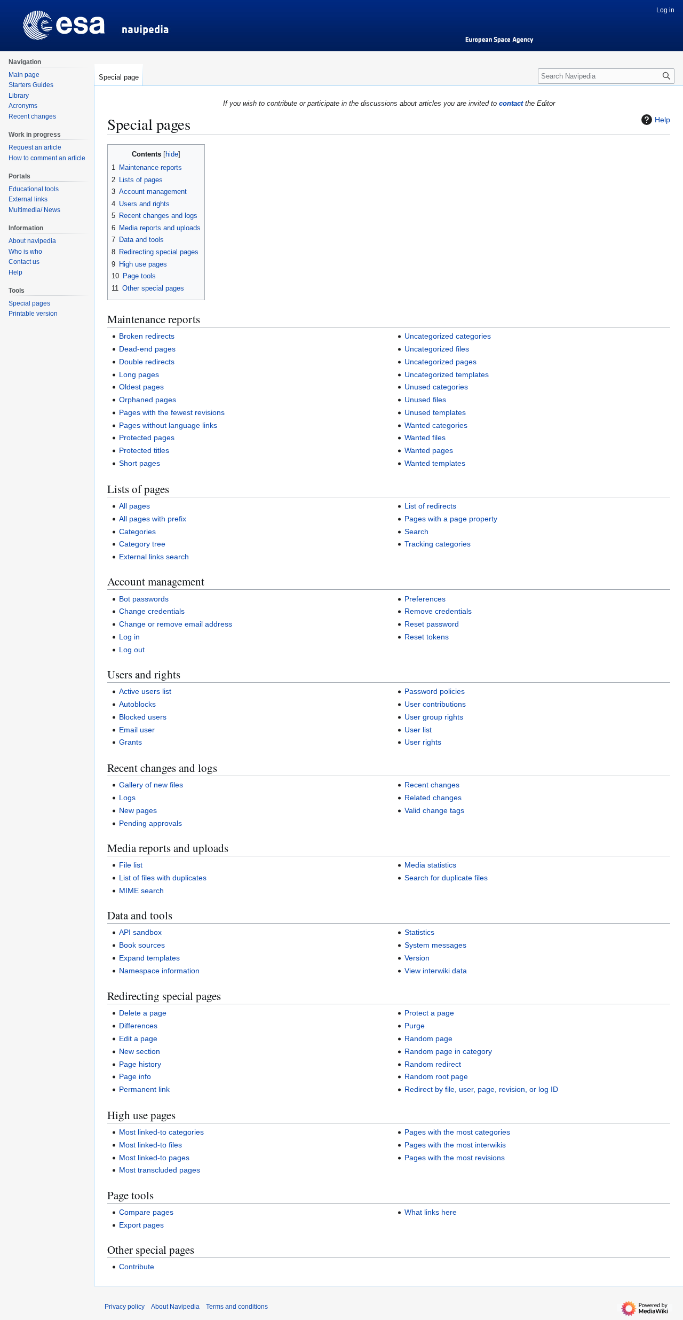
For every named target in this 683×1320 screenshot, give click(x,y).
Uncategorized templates (446, 374)
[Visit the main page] (47, 21)
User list (418, 729)
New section (139, 1051)
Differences (138, 1025)
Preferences (425, 599)
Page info (135, 1076)
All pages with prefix (152, 518)
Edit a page (138, 1038)
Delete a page (142, 1013)
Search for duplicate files (446, 877)
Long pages (139, 374)
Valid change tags (434, 810)
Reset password (431, 624)
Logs (127, 797)
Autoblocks (137, 704)
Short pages (139, 463)
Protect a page (429, 1013)
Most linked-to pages (154, 1157)
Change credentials (152, 611)
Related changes (433, 797)
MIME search (141, 890)
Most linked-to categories (161, 1132)
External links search (154, 556)
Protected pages (146, 437)
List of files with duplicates (163, 877)
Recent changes (431, 784)
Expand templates (149, 958)
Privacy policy (125, 1306)
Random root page (436, 1076)
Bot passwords (144, 599)
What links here (430, 1212)
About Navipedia (175, 1306)
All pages (134, 506)
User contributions (435, 704)
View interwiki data (435, 970)
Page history (140, 1064)
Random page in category (448, 1051)
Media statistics (430, 865)
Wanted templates (434, 463)
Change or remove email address (175, 624)
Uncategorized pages (440, 361)
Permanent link (144, 1089)
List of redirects (430, 506)
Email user (137, 729)
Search (416, 531)
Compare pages (146, 1212)
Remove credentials (438, 611)
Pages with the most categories (457, 1132)
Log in (129, 636)
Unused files (425, 399)
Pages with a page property (450, 518)
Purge (414, 1025)
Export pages (141, 1225)
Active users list (145, 691)
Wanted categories (435, 425)
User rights (422, 742)
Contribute (136, 1266)
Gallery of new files (151, 784)
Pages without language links (168, 425)
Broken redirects (146, 336)
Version (417, 958)
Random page (428, 1038)
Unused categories (436, 386)
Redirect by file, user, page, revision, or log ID (481, 1089)
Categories (137, 531)
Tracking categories (437, 544)
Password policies (434, 691)
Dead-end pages (147, 349)
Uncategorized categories (447, 336)
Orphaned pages (147, 399)
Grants (130, 742)
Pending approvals (150, 823)
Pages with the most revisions (454, 1157)
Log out (132, 649)
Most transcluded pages (159, 1170)
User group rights (433, 717)
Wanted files (425, 437)
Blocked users (142, 717)
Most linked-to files (150, 1145)
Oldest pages (141, 386)
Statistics (419, 932)
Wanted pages (428, 450)
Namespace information (159, 970)
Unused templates (435, 412)
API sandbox (140, 932)
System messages (435, 945)
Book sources (142, 945)
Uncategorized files (436, 349)
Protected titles (144, 450)
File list (130, 865)
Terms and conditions (237, 1306)
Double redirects (146, 361)
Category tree (142, 544)
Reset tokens (426, 636)
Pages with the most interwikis (455, 1145)
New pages (138, 810)
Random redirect (432, 1064)
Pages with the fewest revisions (172, 412)
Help (662, 119)
